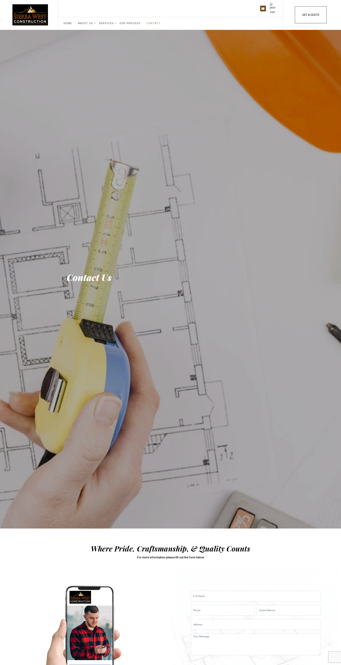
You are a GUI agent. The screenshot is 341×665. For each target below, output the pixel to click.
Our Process (130, 23)
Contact (153, 23)
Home (68, 23)
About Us (85, 23)
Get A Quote (310, 15)
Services (106, 23)
